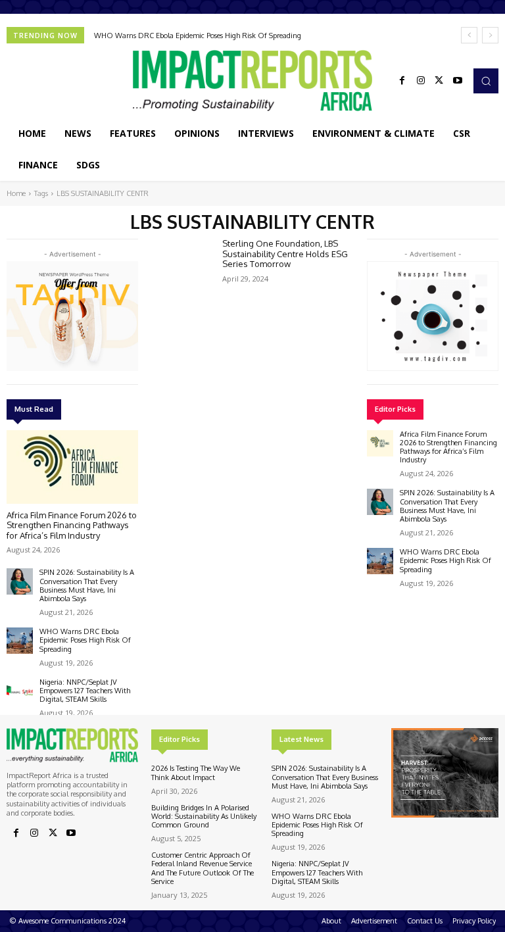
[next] (490, 35)
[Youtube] (457, 81)
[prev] (469, 35)
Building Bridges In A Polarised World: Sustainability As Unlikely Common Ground (203, 816)
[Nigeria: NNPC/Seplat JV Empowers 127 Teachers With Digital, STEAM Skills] (20, 691)
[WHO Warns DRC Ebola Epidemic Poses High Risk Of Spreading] (20, 640)
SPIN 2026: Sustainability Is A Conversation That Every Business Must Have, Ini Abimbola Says (86, 585)
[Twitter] (439, 81)
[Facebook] (402, 81)
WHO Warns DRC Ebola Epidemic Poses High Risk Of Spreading (197, 35)
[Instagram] (421, 81)
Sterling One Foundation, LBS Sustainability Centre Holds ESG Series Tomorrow (285, 253)
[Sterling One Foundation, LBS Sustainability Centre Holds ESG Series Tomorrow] (181, 263)
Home (16, 193)
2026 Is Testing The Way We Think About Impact (195, 772)
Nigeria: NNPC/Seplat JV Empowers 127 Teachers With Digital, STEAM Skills (84, 690)
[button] (485, 80)
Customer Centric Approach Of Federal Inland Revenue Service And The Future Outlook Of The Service (202, 868)
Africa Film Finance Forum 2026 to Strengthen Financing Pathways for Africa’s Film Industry (72, 525)
